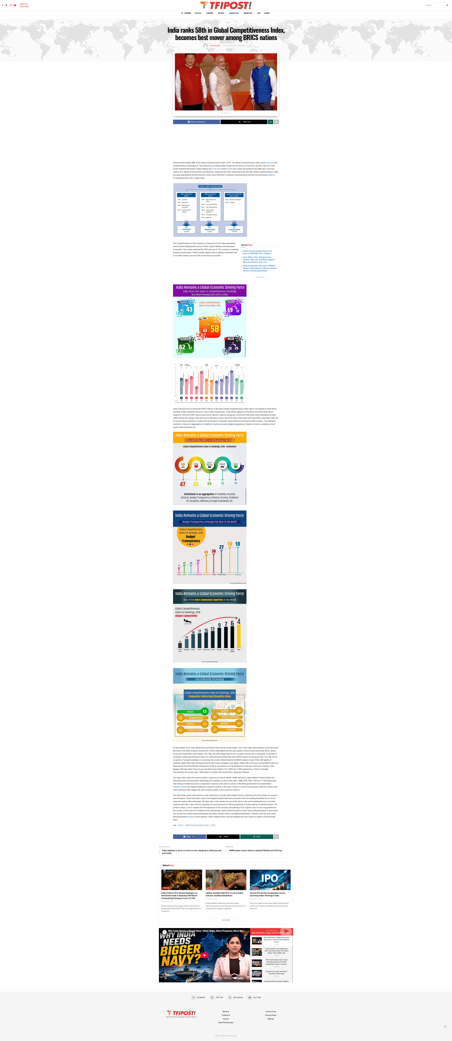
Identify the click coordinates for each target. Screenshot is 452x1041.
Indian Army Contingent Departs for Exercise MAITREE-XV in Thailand (257, 252)
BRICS (180, 825)
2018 (230, 169)
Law (258, 13)
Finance (166, 888)
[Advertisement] (226, 144)
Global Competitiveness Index (197, 825)
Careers (226, 1019)
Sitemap (271, 1019)
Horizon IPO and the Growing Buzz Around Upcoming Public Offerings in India (267, 894)
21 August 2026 (167, 902)
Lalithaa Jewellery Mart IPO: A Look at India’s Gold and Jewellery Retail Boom (224, 894)
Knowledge (248, 13)
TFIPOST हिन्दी (23, 4)
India (213, 825)
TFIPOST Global (24, 6)
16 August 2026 (212, 899)
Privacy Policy (270, 1015)
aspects (271, 175)
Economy (209, 13)
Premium (187, 13)
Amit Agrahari (215, 45)
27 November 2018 (230, 45)
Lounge (267, 13)
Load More (260, 277)
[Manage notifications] (445, 1026)
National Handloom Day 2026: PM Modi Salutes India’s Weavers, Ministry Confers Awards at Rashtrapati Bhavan (260, 268)
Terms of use (271, 1011)
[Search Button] (447, 5)
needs (190, 817)
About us (226, 1011)
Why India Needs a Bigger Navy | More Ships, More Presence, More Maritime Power (284, 933)
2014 (219, 169)
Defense (221, 13)
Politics (198, 13)
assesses (270, 163)
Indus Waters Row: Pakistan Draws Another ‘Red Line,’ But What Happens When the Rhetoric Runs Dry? (259, 259)
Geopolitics (234, 13)
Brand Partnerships (226, 1022)
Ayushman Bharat (180, 787)
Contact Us (226, 1015)
